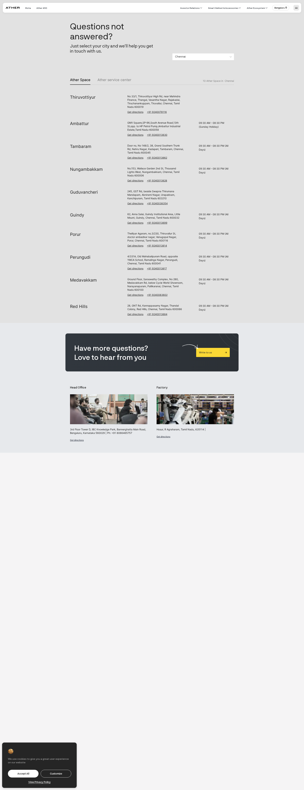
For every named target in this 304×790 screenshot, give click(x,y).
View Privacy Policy (39, 782)
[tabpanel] (152, 202)
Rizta (28, 8)
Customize (56, 773)
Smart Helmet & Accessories (223, 8)
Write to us (205, 352)
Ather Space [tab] (80, 80)
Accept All (23, 773)
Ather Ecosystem (256, 8)
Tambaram (80, 146)
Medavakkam (83, 280)
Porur (75, 234)
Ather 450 (41, 8)
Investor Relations (190, 8)
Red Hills (79, 306)
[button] (280, 8)
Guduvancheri (84, 192)
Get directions (135, 111)
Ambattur (79, 123)
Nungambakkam (86, 169)
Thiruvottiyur (83, 97)
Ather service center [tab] (114, 80)
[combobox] (175, 57)
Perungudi (80, 257)
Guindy (77, 215)
